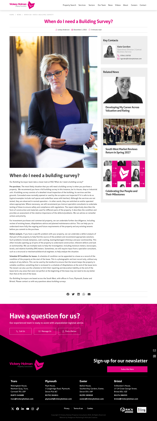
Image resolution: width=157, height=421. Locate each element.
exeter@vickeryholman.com (92, 399)
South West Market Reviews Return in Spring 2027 (121, 150)
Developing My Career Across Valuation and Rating (122, 108)
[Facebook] (18, 409)
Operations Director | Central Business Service (129, 50)
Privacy (66, 408)
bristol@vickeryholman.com (126, 399)
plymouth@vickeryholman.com (58, 399)
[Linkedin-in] (23, 409)
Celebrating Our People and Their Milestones (121, 192)
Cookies (90, 408)
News (19, 15)
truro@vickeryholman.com (22, 399)
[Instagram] (33, 409)
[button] (68, 294)
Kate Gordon (123, 46)
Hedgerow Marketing (75, 417)
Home (12, 15)
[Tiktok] (38, 409)
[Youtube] (28, 409)
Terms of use (78, 408)
